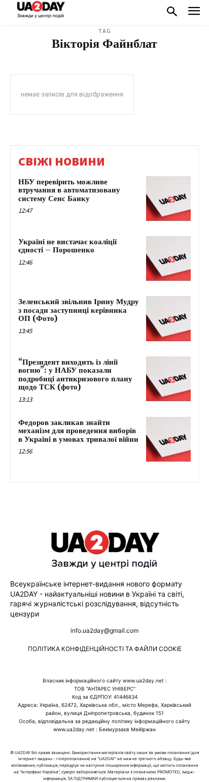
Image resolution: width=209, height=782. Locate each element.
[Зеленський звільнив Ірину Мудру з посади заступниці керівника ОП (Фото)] (168, 318)
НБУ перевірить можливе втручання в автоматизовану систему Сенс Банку (69, 190)
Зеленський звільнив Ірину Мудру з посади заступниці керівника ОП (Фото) (78, 310)
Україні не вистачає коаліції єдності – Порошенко (67, 246)
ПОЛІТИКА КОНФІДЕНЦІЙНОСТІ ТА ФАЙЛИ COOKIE (105, 649)
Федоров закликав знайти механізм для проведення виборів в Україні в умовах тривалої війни (78, 431)
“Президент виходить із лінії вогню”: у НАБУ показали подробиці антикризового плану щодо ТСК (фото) (75, 375)
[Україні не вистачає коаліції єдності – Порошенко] (168, 258)
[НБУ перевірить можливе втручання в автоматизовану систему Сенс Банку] (168, 198)
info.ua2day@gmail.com (104, 630)
